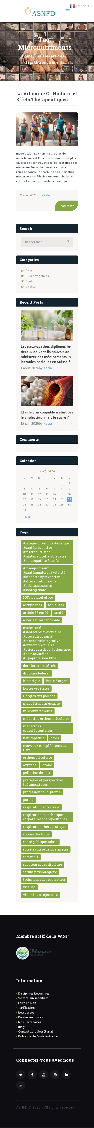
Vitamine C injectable (40, 894)
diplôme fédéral (36, 673)
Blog (29, 270)
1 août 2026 (30, 368)
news (54, 738)
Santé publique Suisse (40, 842)
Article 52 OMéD (35, 612)
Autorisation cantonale (41, 620)
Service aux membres (33, 998)
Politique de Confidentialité (37, 1036)
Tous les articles (50, 56)
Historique (31, 681)
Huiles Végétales (37, 275)
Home (27, 56)
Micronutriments (37, 711)
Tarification (26, 1007)
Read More (66, 206)
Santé (30, 281)
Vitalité (30, 286)
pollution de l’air (36, 772)
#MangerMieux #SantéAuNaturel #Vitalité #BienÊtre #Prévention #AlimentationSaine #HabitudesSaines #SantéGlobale (44, 579)
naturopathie (33, 738)
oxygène (30, 765)
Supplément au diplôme (42, 864)
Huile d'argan (57, 681)
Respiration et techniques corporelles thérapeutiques (45, 817)
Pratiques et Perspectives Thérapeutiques (43, 782)
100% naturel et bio (38, 597)
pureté (28, 799)
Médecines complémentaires (38, 728)
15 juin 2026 (30, 424)
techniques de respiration (44, 879)
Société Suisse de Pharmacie (45, 849)
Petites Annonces (30, 1017)
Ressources (26, 1012)
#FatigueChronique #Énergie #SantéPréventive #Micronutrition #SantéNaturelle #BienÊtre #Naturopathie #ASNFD (46, 552)
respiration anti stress (41, 807)
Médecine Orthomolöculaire (46, 718)
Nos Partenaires (29, 1022)
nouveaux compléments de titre (45, 747)
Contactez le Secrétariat (35, 1031)
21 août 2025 (28, 195)
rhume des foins (36, 834)
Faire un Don (27, 1003)
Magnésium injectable (41, 703)
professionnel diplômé (42, 792)
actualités (56, 605)
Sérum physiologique (40, 872)
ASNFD (58, 612)
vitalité (29, 887)
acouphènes (32, 605)
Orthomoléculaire (37, 757)
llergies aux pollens (39, 696)
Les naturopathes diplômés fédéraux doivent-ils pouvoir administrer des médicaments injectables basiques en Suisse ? (46, 354)
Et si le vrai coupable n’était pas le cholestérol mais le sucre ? (47, 415)
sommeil (30, 857)
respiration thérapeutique (44, 826)
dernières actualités (39, 665)
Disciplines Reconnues (34, 993)
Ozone (47, 765)
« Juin (26, 516)
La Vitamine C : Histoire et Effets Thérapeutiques (46, 96)
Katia (47, 195)
